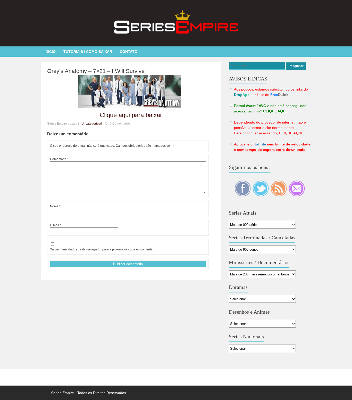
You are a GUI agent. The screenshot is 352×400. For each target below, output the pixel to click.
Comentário (59, 159)
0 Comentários (120, 123)
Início (50, 52)
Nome (55, 206)
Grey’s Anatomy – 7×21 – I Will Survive (96, 71)
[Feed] (279, 195)
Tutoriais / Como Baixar (87, 52)
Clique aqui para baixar (131, 114)
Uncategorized (91, 123)
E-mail (55, 225)
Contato (128, 52)
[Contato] (297, 195)
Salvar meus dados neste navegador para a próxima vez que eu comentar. (102, 249)
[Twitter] (261, 195)
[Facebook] (243, 195)
